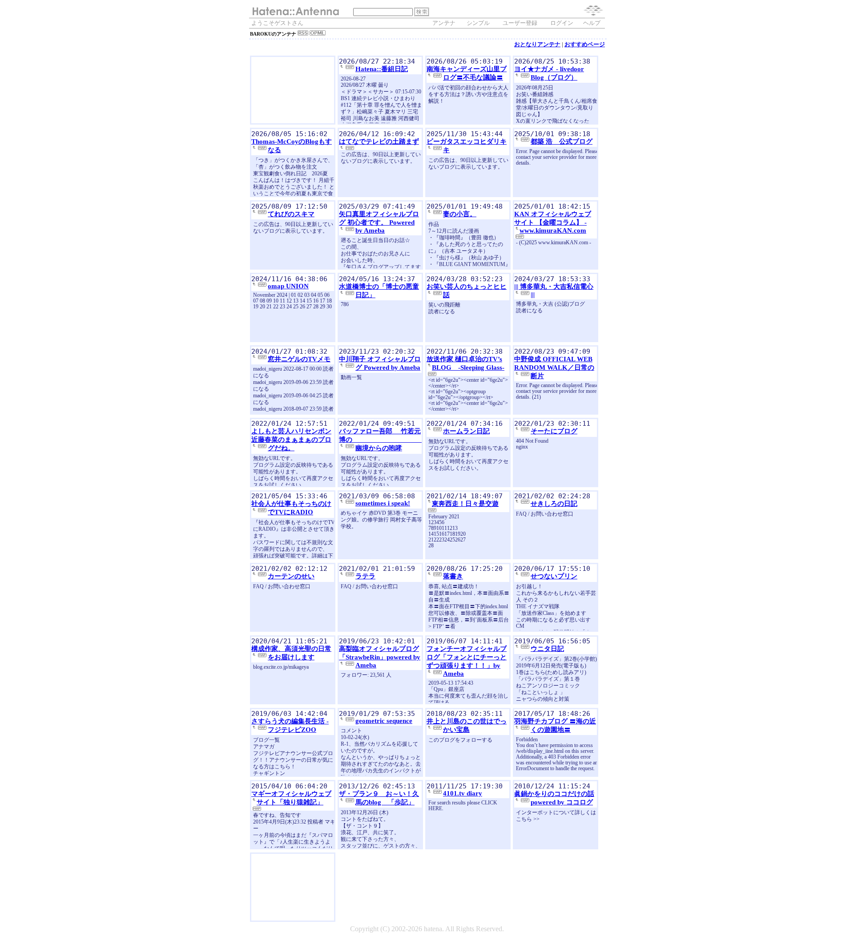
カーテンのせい (291, 576)
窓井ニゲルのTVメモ (299, 359)
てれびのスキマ (291, 214)
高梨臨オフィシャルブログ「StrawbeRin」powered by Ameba (379, 657)
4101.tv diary (462, 793)
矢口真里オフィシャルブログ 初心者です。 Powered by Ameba (379, 222)
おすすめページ (584, 44)
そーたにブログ (554, 431)
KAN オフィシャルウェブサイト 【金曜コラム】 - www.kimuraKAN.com (552, 222)
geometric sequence (383, 720)
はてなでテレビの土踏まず (379, 141)
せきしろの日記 (554, 503)
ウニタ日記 (547, 648)
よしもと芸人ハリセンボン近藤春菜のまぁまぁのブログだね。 (291, 440)
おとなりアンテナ (537, 44)
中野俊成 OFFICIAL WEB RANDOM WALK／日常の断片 (554, 367)
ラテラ (365, 576)
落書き (453, 576)
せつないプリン (554, 576)
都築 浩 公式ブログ (561, 141)
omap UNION (288, 286)
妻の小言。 (459, 214)
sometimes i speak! (382, 503)
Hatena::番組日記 (381, 69)
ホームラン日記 (466, 431)
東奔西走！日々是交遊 (465, 503)
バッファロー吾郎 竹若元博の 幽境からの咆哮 (389, 440)
